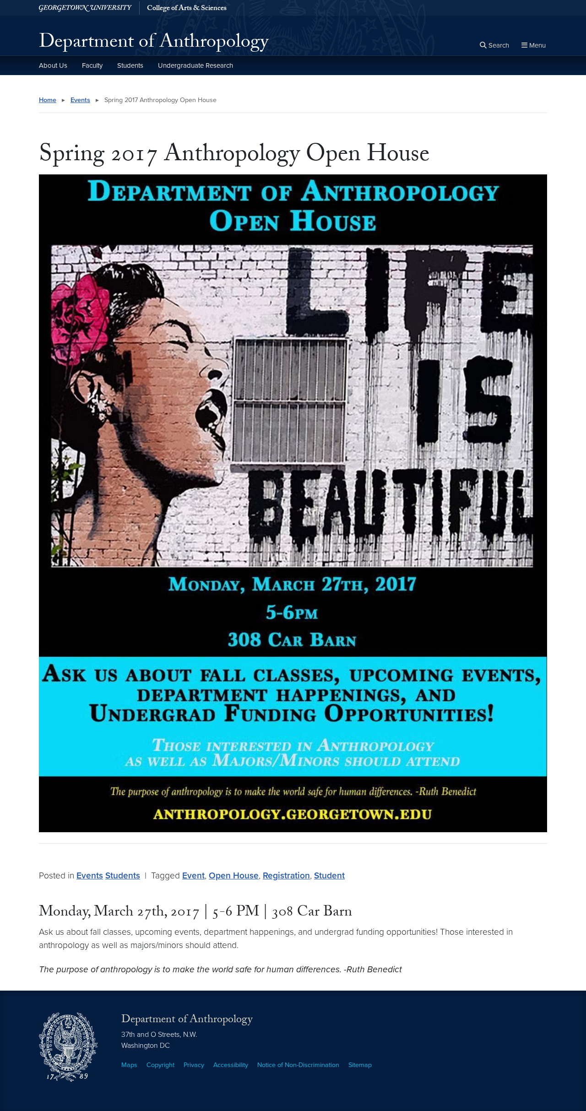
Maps (129, 1065)
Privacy (194, 1065)
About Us (53, 65)
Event (193, 875)
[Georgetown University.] (85, 8)
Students (130, 65)
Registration (286, 875)
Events (80, 100)
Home (47, 100)
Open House (234, 875)
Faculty (92, 65)
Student (329, 875)
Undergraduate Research (195, 65)
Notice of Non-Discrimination (298, 1065)
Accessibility (230, 1065)
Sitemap (360, 1065)
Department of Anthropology (153, 44)
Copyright (160, 1065)
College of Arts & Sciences (187, 9)
